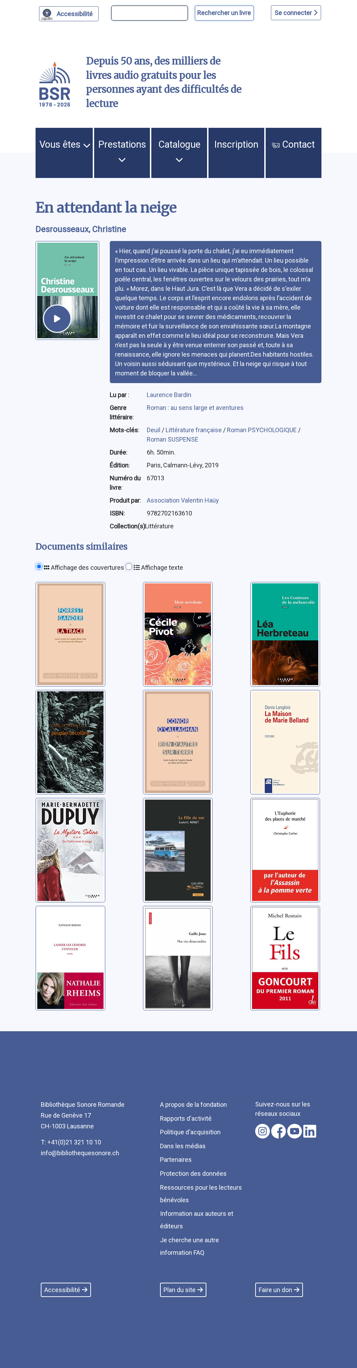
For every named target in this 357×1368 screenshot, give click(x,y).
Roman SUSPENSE (172, 439)
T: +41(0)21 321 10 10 (71, 1142)
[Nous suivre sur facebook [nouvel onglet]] (278, 1131)
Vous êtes (61, 144)
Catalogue (179, 144)
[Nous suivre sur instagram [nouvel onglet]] (262, 1131)
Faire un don (275, 1289)
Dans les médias (183, 1146)
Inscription (236, 144)
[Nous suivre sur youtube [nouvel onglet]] (294, 1131)
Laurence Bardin (169, 394)
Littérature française (194, 430)
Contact (297, 144)
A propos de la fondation (193, 1104)
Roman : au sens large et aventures (195, 407)
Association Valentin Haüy (183, 500)
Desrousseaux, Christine (81, 229)
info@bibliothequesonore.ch (80, 1153)
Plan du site (180, 1289)
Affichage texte (161, 567)
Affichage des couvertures (87, 567)
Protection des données (193, 1173)
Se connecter (294, 12)
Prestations (122, 144)
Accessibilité (75, 13)
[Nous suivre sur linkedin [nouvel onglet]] (309, 1131)
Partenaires (176, 1159)
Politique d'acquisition (190, 1132)
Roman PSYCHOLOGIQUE (262, 430)
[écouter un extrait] (57, 318)
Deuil (154, 430)
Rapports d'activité (186, 1118)
